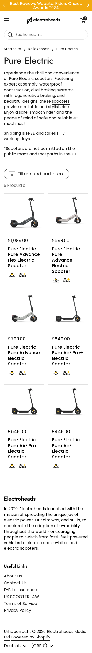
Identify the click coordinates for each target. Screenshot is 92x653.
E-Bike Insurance (20, 590)
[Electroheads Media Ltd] (44, 20)
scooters (61, 101)
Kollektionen (38, 49)
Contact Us (15, 583)
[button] (83, 20)
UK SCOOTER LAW (21, 597)
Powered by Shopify (30, 637)
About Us (13, 576)
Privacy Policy (17, 610)
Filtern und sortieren (40, 174)
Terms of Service (20, 603)
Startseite (12, 49)
